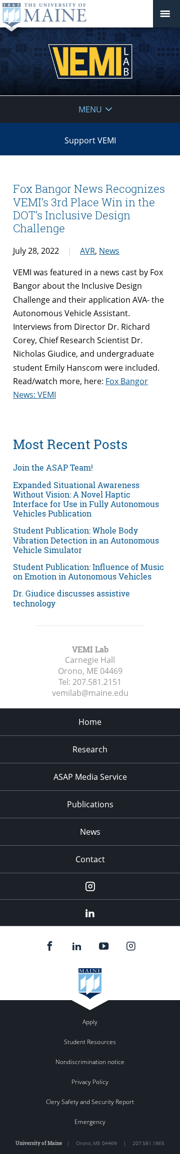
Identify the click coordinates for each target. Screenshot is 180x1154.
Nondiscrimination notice (90, 1062)
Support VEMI (90, 140)
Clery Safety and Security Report (90, 1102)
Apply (90, 1022)
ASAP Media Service (90, 776)
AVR (87, 250)
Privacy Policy (90, 1082)
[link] (90, 467)
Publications (90, 804)
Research (90, 749)
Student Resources (90, 1042)
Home (90, 721)
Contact (90, 859)
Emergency (90, 1122)
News (109, 250)
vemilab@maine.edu (90, 692)
